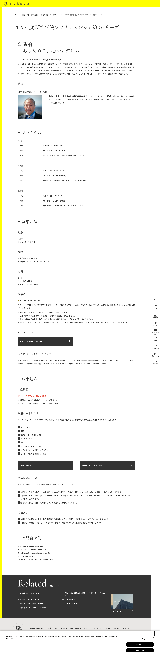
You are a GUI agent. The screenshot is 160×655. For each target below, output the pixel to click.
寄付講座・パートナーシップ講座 (33, 607)
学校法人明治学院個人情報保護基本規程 (85, 360)
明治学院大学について (37, 628)
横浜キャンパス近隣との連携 (31, 603)
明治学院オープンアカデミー (31, 593)
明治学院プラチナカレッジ (51, 14)
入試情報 (126, 628)
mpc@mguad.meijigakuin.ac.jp (35, 553)
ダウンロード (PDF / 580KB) (30, 341)
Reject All (139, 644)
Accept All (140, 650)
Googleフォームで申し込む (92, 465)
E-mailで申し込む (26, 465)
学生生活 (64, 628)
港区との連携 (70, 599)
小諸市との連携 (71, 603)
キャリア (87, 628)
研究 (56, 628)
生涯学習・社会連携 (30, 14)
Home (16, 14)
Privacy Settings (140, 639)
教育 (49, 628)
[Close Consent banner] (157, 633)
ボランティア (98, 628)
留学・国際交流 (75, 628)
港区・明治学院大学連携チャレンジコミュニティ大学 (85, 594)
